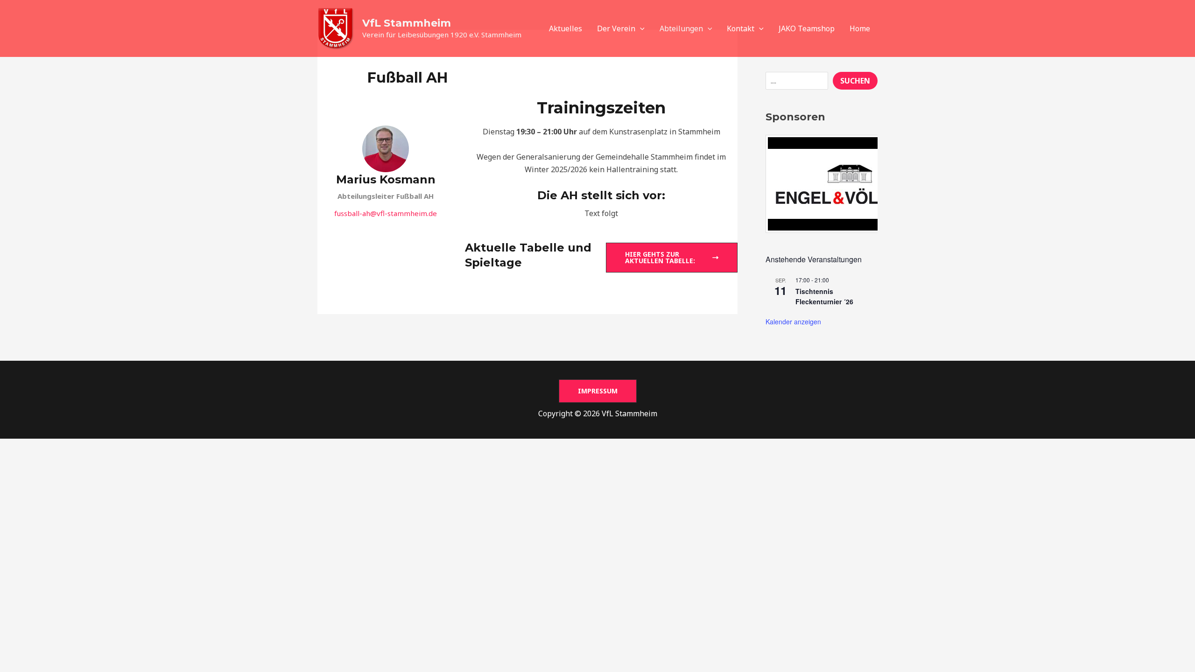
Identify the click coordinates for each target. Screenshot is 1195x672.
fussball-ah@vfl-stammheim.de (385, 213)
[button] (640, 28)
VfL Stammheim (406, 23)
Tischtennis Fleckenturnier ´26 (824, 297)
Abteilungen (681, 28)
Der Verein (616, 28)
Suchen (855, 81)
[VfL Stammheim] (336, 27)
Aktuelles (565, 28)
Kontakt (740, 28)
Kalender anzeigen (793, 321)
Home (860, 28)
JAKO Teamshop (807, 28)
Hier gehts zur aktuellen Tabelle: (660, 257)
